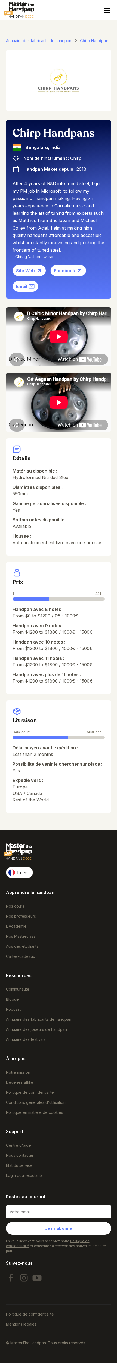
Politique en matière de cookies (34, 1112)
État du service (19, 1165)
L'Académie (16, 926)
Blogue (12, 999)
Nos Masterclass (20, 936)
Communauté (17, 989)
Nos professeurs (21, 916)
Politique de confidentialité (30, 1092)
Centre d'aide (18, 1145)
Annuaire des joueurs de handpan (36, 1029)
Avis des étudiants (22, 946)
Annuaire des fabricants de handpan (38, 1019)
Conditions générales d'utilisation (36, 1102)
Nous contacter (19, 1155)
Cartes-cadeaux (20, 956)
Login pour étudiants (24, 1175)
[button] (105, 10)
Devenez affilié (19, 1082)
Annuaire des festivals (25, 1039)
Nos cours (15, 906)
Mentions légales (21, 1324)
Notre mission (18, 1072)
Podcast (13, 1009)
